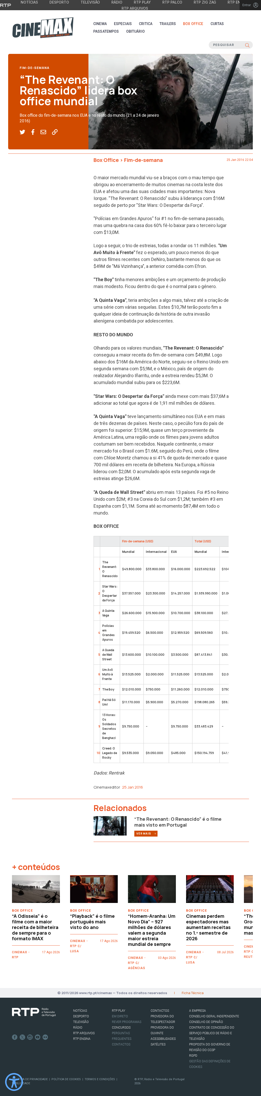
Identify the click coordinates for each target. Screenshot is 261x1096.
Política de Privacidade (30, 1079)
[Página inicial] (42, 27)
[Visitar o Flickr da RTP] (45, 1037)
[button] (25, 132)
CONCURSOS (121, 1027)
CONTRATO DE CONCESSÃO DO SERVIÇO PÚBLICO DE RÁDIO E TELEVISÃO (211, 1033)
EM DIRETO (120, 1016)
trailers (168, 24)
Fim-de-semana (34, 68)
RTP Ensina (81, 1039)
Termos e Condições (100, 1079)
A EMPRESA (197, 1010)
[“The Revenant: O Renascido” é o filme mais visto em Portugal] (110, 825)
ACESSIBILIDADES (163, 1039)
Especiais (123, 24)
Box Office (193, 24)
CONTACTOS (160, 1010)
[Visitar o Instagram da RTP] (30, 1037)
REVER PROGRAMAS (126, 1022)
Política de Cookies (66, 1079)
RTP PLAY (118, 1010)
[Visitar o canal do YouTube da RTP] (38, 1037)
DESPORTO (81, 1016)
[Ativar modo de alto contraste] (14, 1082)
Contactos (121, 1044)
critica (145, 24)
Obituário (135, 31)
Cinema (100, 24)
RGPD (193, 1055)
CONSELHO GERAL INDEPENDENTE (214, 1016)
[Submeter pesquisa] (247, 45)
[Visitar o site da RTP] (5, 5)
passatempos (106, 31)
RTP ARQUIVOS (84, 1033)
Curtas (217, 24)
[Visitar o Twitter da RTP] (22, 1037)
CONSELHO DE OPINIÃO (206, 1022)
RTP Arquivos (135, 8)
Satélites (158, 1044)
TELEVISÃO (81, 1022)
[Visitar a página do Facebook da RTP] (15, 1037)
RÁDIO (77, 1027)
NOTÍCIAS (80, 1010)
